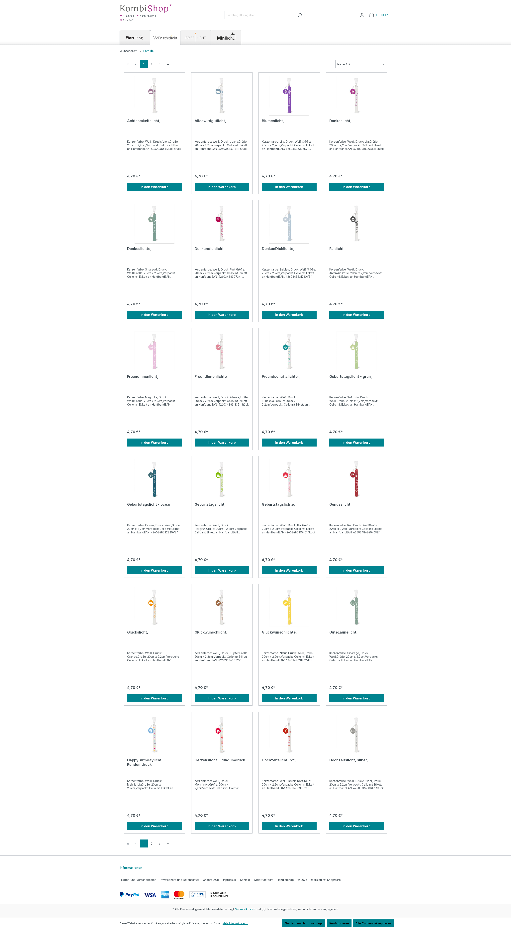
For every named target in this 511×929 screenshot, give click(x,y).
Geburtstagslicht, (210, 504)
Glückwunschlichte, (279, 632)
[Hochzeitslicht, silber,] (356, 735)
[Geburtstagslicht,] (222, 479)
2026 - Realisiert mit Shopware (319, 879)
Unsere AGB (211, 879)
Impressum (230, 879)
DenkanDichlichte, (278, 249)
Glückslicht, (137, 632)
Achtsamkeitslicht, (143, 121)
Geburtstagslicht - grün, (350, 376)
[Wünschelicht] (165, 37)
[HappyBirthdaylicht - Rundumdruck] (154, 735)
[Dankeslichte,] (154, 224)
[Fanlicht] (356, 224)
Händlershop (285, 879)
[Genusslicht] (356, 479)
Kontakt (245, 879)
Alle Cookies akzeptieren (373, 923)
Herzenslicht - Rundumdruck (220, 760)
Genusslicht (339, 504)
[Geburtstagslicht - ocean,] (154, 479)
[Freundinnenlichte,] (222, 351)
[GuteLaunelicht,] (356, 607)
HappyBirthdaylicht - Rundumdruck (145, 762)
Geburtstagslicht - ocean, (150, 504)
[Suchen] (299, 15)
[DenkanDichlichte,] (289, 224)
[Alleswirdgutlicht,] (222, 96)
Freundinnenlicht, (142, 376)
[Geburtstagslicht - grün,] (356, 351)
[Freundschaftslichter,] (289, 351)
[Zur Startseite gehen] (146, 8)
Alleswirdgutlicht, (210, 121)
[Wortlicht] (135, 37)
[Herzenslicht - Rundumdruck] (222, 735)
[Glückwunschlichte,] (289, 607)
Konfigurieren (339, 923)
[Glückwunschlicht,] (222, 607)
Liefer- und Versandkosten (138, 879)
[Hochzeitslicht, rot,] (289, 735)
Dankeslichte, (139, 249)
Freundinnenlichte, (211, 376)
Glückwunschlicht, (211, 632)
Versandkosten (245, 909)
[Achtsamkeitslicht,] (154, 96)
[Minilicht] (226, 37)
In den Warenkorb (154, 187)
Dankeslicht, (340, 121)
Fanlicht (336, 249)
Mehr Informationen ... (235, 923)
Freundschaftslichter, (281, 376)
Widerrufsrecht (263, 879)
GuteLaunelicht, (343, 632)
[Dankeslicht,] (356, 96)
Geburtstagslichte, (278, 504)
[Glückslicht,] (154, 607)
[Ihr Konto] (362, 15)
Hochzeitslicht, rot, (279, 760)
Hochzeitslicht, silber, (348, 760)
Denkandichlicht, (210, 249)
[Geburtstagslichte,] (289, 479)
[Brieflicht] (195, 37)
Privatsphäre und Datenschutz (179, 879)
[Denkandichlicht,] (222, 224)
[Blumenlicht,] (289, 96)
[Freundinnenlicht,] (154, 351)
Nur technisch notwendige (304, 923)
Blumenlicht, (273, 121)
